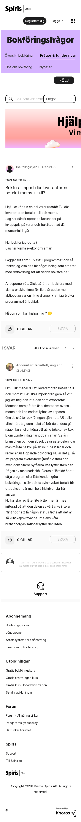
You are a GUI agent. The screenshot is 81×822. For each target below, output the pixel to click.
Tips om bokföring (18, 67)
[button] (72, 167)
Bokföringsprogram (18, 625)
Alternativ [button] (64, 81)
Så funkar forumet (18, 730)
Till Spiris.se (14, 761)
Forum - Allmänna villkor (22, 715)
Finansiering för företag (22, 647)
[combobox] (40, 99)
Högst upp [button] (7, 810)
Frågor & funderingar (58, 55)
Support (11, 753)
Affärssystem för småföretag (26, 640)
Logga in (57, 21)
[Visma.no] (18, 8)
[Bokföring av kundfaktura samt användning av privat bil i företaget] (65, 348)
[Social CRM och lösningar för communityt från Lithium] (66, 811)
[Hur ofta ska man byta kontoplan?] (73, 348)
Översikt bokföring (19, 55)
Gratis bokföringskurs (20, 670)
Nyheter (46, 67)
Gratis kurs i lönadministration (26, 685)
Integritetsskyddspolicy (22, 723)
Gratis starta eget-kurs (22, 678)
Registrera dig (34, 21)
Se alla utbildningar (19, 692)
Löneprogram (14, 632)
